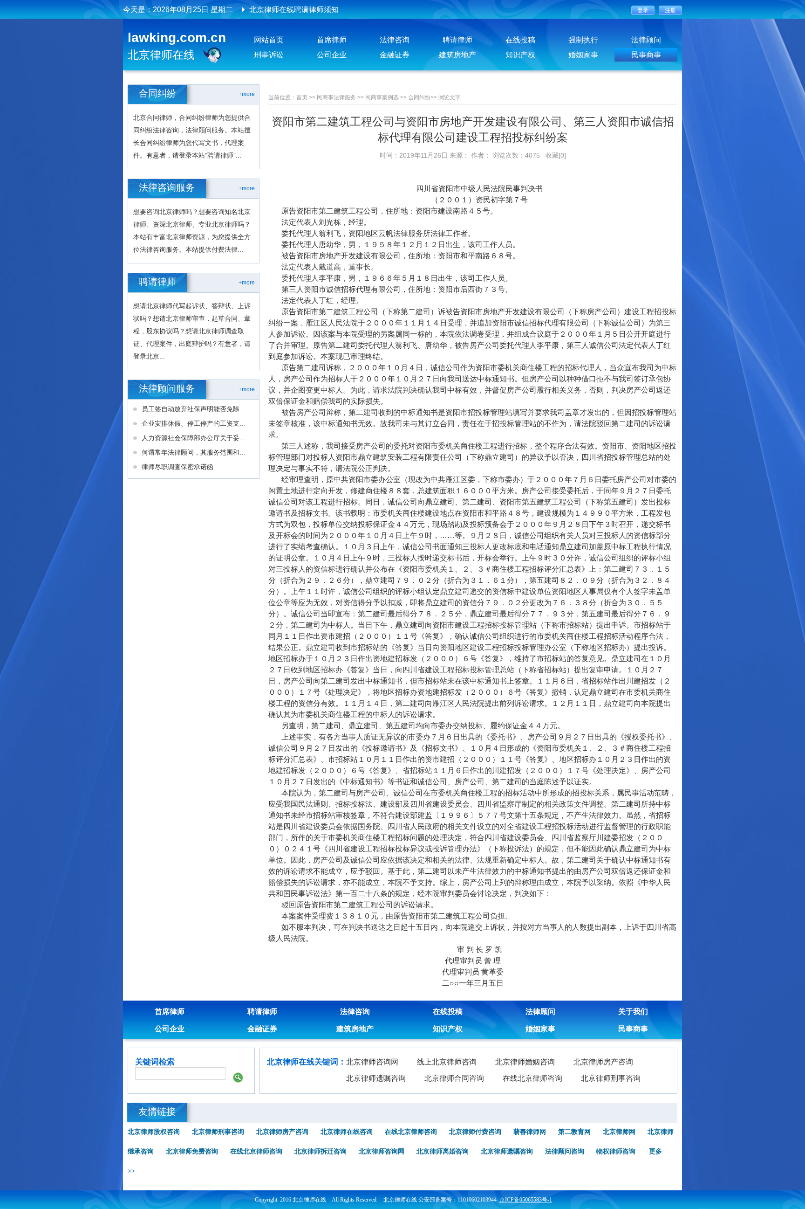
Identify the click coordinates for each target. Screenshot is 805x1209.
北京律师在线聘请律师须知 (294, 10)
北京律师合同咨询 (454, 1078)
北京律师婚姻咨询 (525, 1062)
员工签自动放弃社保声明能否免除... (193, 409)
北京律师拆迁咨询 (320, 1151)
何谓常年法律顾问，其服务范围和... (193, 452)
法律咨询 (394, 40)
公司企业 (332, 55)
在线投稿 (520, 40)
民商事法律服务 (336, 97)
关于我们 (633, 1012)
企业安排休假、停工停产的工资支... (193, 423)
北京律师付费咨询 (475, 1131)
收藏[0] (556, 155)
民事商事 (646, 55)
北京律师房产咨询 (603, 1062)
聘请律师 (457, 40)
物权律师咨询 (615, 1151)
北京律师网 (619, 1131)
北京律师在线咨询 (347, 1131)
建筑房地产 (457, 55)
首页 (301, 97)
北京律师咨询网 (372, 1062)
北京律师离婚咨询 (442, 1151)
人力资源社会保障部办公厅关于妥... (193, 438)
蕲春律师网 (529, 1131)
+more (247, 94)
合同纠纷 (419, 97)
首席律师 (332, 40)
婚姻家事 (583, 55)
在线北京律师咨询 (532, 1078)
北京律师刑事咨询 (611, 1078)
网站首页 (269, 40)
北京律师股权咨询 (154, 1131)
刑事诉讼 (269, 55)
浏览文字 (449, 97)
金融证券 (394, 55)
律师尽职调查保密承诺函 (177, 466)
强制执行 (583, 40)
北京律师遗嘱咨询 (376, 1078)
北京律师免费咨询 (192, 1151)
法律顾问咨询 (564, 1151)
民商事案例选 (382, 97)
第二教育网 (574, 1131)
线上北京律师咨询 (447, 1062)
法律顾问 (646, 40)
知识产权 (520, 55)
